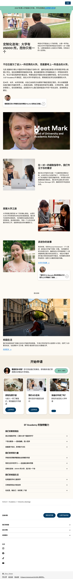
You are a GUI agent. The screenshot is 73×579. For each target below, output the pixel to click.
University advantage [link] (24, 502)
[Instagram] (36, 548)
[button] (70, 8)
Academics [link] (12, 502)
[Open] (43, 103)
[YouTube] (36, 563)
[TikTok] (36, 558)
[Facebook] (36, 553)
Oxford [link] (4, 502)
